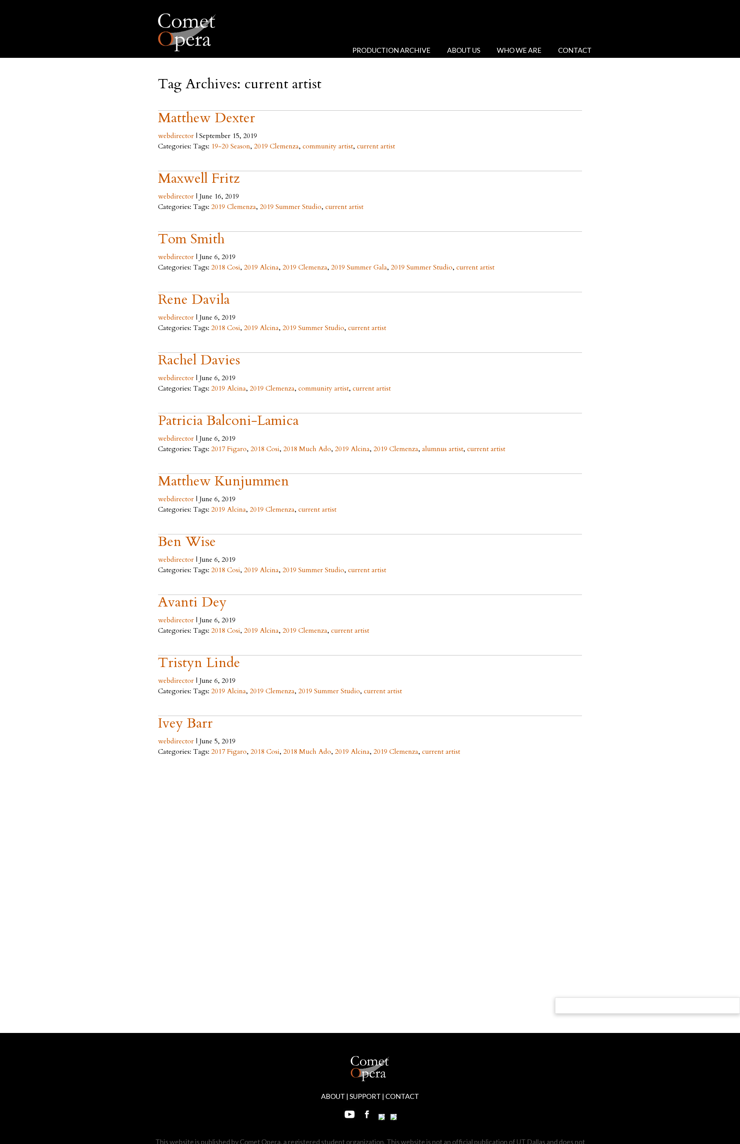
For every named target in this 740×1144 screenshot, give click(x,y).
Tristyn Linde (199, 662)
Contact (575, 49)
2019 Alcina (261, 267)
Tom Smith (191, 238)
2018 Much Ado (307, 449)
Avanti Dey (192, 602)
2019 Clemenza (276, 146)
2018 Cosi (225, 267)
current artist (376, 146)
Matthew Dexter (206, 117)
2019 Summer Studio (290, 207)
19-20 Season (230, 146)
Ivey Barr (185, 723)
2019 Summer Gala (359, 267)
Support (365, 1096)
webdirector (176, 136)
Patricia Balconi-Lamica (228, 420)
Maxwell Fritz (199, 178)
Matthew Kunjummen (223, 481)
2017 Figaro (229, 449)
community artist (328, 146)
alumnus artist (442, 449)
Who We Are (519, 49)
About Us (463, 49)
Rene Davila (194, 299)
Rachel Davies (199, 359)
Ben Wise (187, 541)
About (333, 1096)
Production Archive (391, 49)
